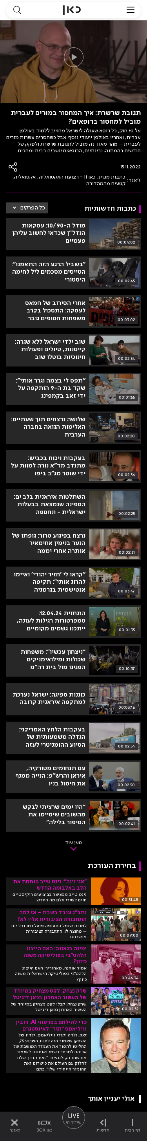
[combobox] (27, 207)
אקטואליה (25, 177)
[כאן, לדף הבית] (72, 10)
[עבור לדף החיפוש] (17, 10)
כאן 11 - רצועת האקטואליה (67, 177)
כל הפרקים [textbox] (32, 208)
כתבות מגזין (112, 177)
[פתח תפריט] (130, 10)
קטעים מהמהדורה (105, 183)
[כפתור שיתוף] (13, 167)
